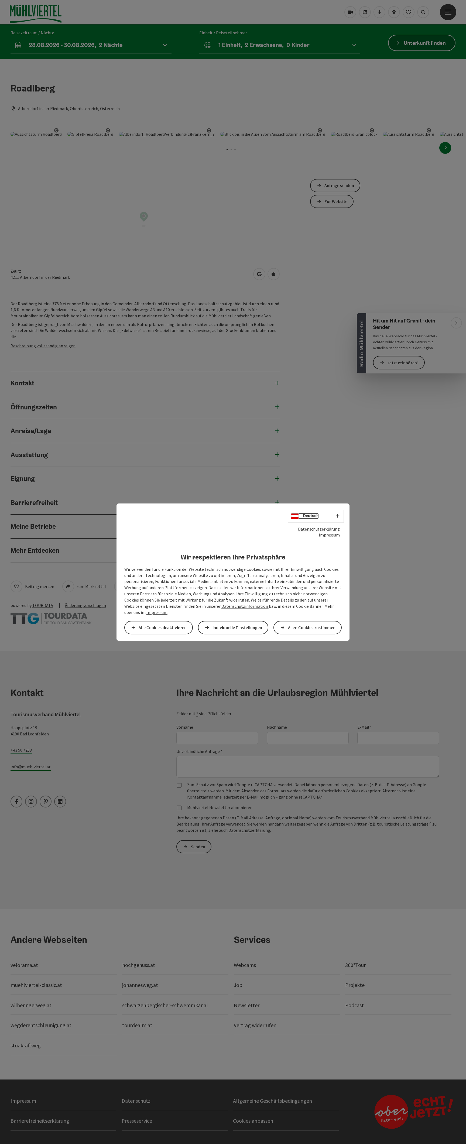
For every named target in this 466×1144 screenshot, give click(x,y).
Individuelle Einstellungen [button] (237, 627)
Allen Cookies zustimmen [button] (312, 627)
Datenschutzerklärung (319, 529)
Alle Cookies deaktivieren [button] (163, 627)
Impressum (329, 535)
